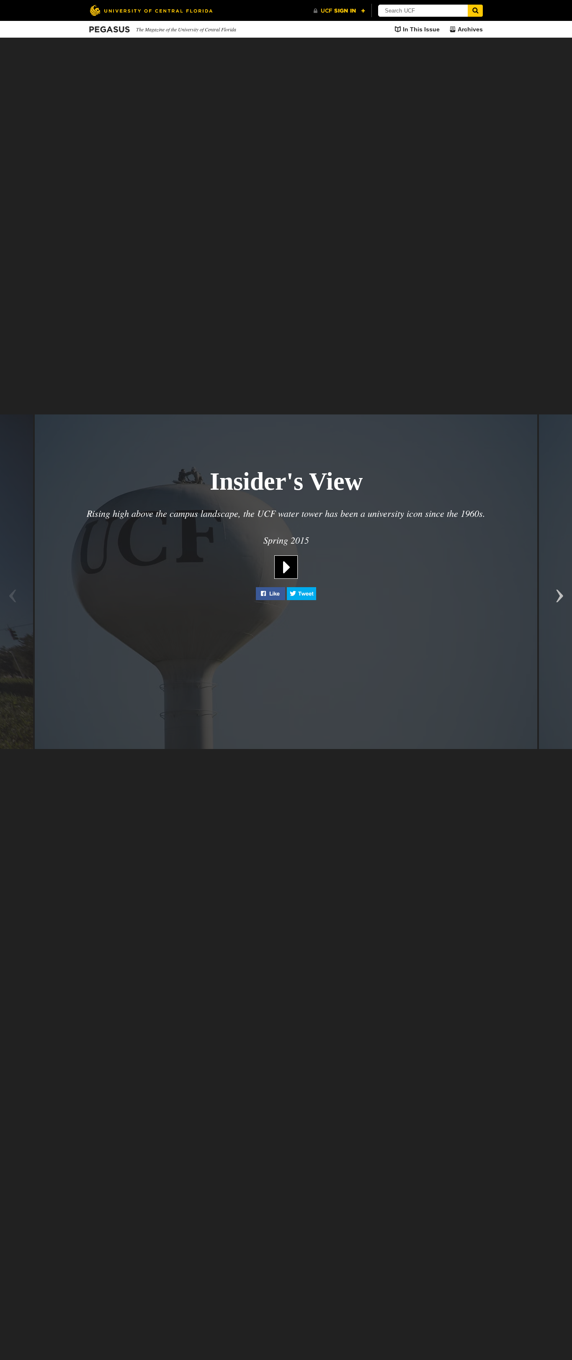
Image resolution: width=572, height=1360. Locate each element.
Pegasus (109, 29)
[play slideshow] (286, 559)
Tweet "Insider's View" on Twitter (301, 593)
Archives (470, 29)
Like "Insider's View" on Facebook (270, 593)
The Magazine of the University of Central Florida (186, 29)
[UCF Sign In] (339, 11)
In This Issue (421, 29)
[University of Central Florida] (151, 10)
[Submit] (475, 11)
